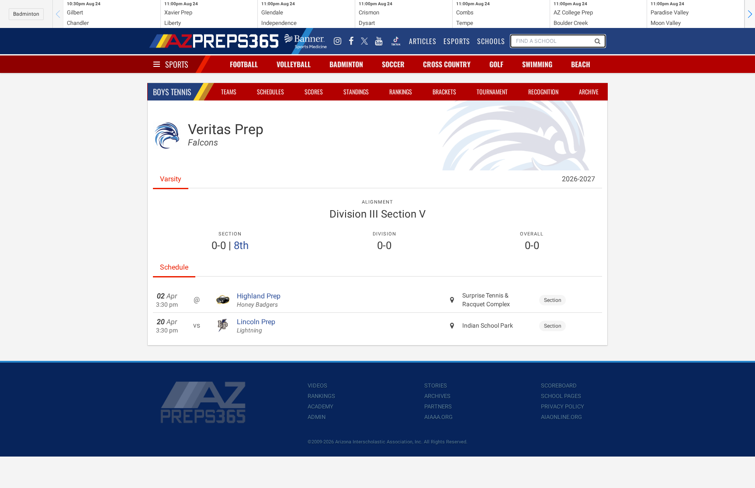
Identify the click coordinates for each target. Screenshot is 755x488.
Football (244, 64)
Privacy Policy (562, 406)
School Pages (561, 396)
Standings (356, 91)
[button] (750, 14)
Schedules (270, 91)
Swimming (537, 64)
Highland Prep (259, 300)
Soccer (393, 64)
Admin (317, 417)
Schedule (174, 267)
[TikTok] (396, 41)
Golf (496, 64)
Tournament (492, 91)
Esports (456, 41)
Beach (580, 64)
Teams (228, 91)
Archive (589, 91)
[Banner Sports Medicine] (306, 41)
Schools (491, 41)
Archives (437, 396)
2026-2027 (578, 179)
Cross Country (447, 64)
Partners (438, 406)
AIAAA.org (438, 417)
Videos (317, 385)
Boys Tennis (172, 91)
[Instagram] (337, 41)
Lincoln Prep (256, 326)
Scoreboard (559, 385)
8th (241, 245)
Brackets (444, 91)
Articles (422, 41)
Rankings (400, 91)
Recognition (543, 91)
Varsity (170, 179)
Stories (435, 385)
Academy (320, 406)
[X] (364, 41)
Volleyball (294, 64)
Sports (176, 64)
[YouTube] (378, 41)
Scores (314, 91)
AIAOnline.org (561, 417)
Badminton (26, 14)
